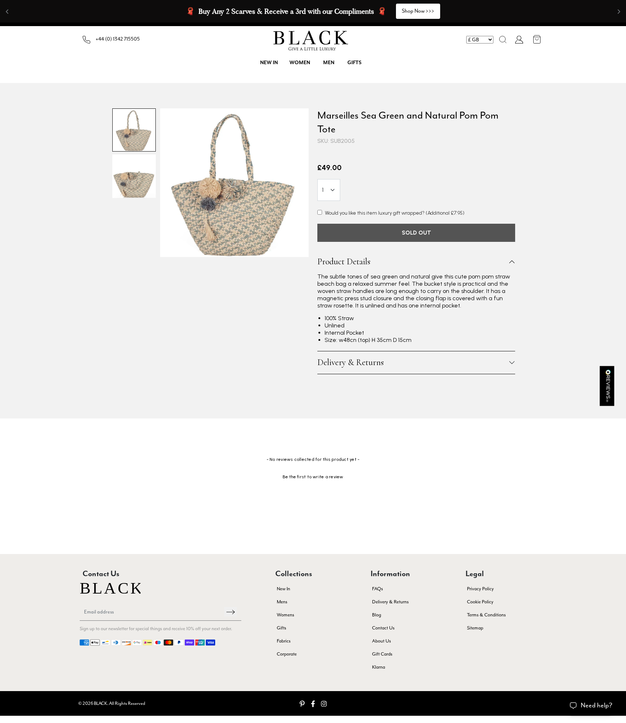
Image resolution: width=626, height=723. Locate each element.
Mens (282, 602)
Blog (376, 615)
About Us (381, 641)
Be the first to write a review (313, 476)
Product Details (343, 262)
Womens (285, 615)
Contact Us (383, 628)
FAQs (377, 589)
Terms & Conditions (486, 615)
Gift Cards (382, 654)
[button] (502, 39)
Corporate (287, 654)
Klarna (378, 667)
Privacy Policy (480, 589)
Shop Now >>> (418, 11)
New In (283, 589)
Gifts (354, 63)
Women (299, 63)
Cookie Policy (480, 602)
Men (328, 63)
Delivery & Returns (350, 363)
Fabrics (284, 641)
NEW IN (269, 63)
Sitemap (475, 628)
